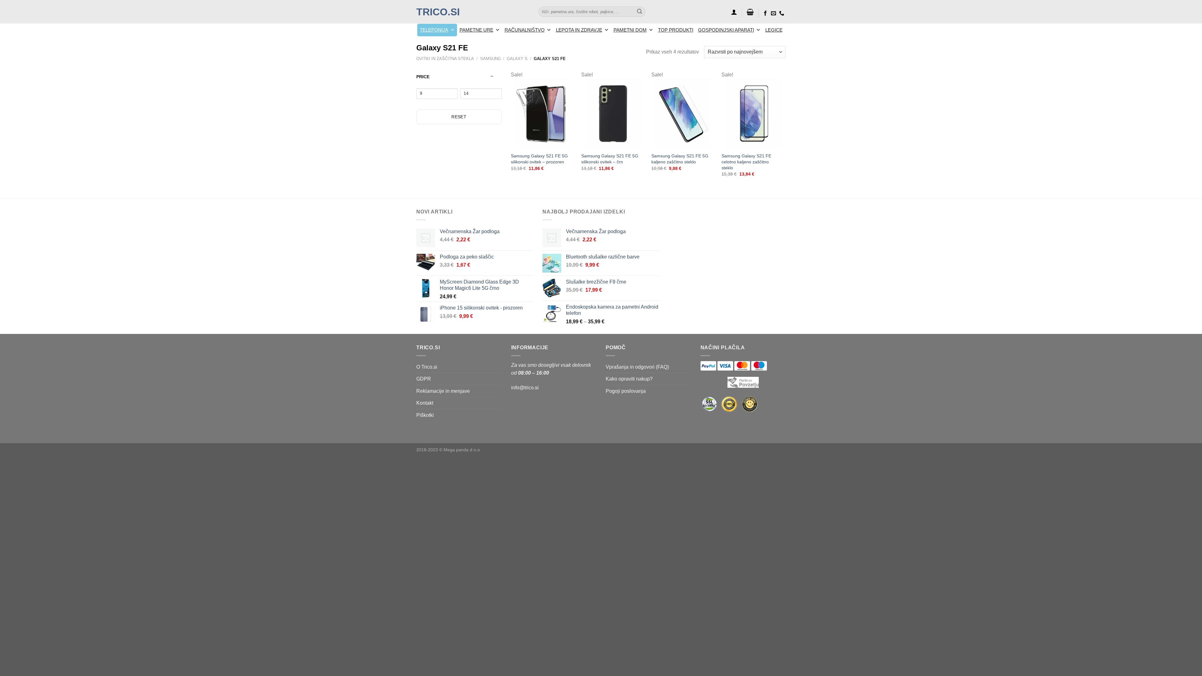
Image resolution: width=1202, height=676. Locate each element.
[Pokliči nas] (781, 13)
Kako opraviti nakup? (629, 379)
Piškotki (425, 415)
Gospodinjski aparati (726, 30)
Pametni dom (630, 30)
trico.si (438, 12)
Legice (774, 30)
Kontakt (424, 403)
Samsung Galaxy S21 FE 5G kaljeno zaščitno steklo (679, 158)
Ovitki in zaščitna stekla (445, 58)
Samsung (490, 58)
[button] (734, 12)
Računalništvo (525, 30)
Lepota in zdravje (579, 30)
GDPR (423, 379)
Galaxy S (517, 58)
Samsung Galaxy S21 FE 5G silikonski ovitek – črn (609, 158)
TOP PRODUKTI (675, 30)
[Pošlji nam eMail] (773, 13)
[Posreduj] (639, 12)
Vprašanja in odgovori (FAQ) (637, 367)
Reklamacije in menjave (443, 391)
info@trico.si (525, 387)
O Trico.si (426, 367)
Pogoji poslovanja (626, 391)
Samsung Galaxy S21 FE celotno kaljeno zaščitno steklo (746, 161)
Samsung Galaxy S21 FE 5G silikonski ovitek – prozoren (539, 158)
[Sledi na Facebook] (765, 13)
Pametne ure (476, 30)
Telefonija (434, 30)
